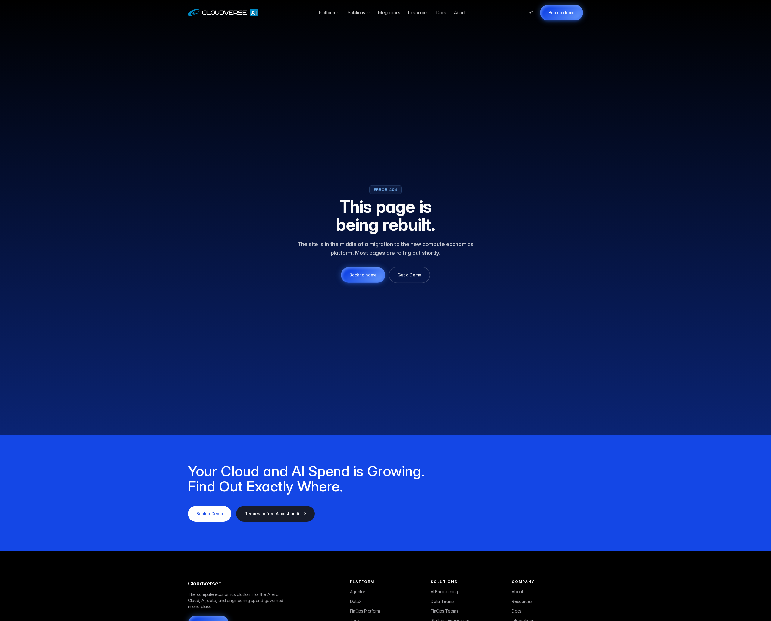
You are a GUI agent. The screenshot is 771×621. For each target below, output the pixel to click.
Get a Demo (409, 274)
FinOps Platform (365, 610)
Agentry (357, 591)
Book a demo (561, 12)
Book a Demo (209, 513)
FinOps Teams (444, 610)
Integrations (389, 12)
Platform (327, 12)
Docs (441, 12)
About (459, 12)
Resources (418, 12)
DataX (356, 601)
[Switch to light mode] (532, 13)
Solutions (356, 12)
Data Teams (442, 601)
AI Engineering (444, 591)
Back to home (363, 274)
